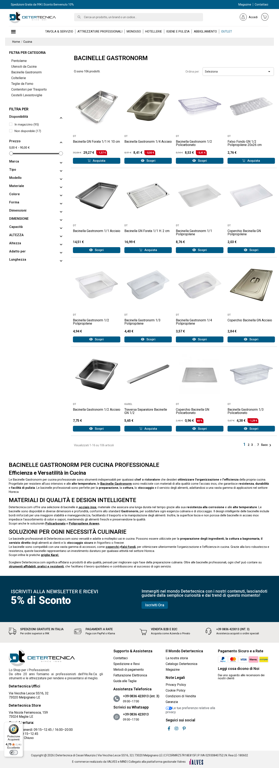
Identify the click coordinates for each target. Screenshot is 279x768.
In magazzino (27, 124)
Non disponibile (28, 131)
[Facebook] (169, 728)
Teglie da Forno (22, 84)
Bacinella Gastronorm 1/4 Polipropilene (194, 321)
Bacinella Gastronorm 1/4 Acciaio (148, 142)
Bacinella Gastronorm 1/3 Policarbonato (246, 411)
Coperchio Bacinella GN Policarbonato (192, 411)
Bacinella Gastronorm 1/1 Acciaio (96, 231)
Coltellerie (18, 78)
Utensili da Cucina (24, 66)
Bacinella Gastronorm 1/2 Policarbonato (194, 143)
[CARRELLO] (265, 16)
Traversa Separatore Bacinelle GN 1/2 (145, 411)
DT (74, 136)
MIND (123, 761)
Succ (267, 444)
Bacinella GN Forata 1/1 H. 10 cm (96, 142)
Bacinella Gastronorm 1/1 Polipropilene (194, 232)
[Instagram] (176, 728)
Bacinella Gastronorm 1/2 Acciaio (96, 409)
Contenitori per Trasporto (29, 89)
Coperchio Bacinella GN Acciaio (250, 320)
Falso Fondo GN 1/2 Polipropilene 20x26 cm (245, 143)
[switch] (14, 752)
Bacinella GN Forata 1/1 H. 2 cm (147, 231)
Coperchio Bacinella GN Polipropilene (244, 232)
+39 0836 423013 (136, 714)
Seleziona (238, 71)
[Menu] (20, 724)
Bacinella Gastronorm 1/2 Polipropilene (91, 321)
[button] (96, 161)
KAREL (128, 404)
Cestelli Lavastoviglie (26, 95)
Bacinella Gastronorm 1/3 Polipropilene (142, 321)
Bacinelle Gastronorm (26, 72)
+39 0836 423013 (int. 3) (233, 629)
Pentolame (19, 61)
